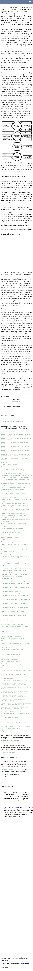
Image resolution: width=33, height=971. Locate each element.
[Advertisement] (16, 253)
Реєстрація (15, 401)
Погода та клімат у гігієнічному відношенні (16, 791)
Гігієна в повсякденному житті (11, 2)
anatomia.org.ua (25, 963)
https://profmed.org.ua (7, 769)
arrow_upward (29, 967)
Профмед (6, 961)
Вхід (20, 401)
